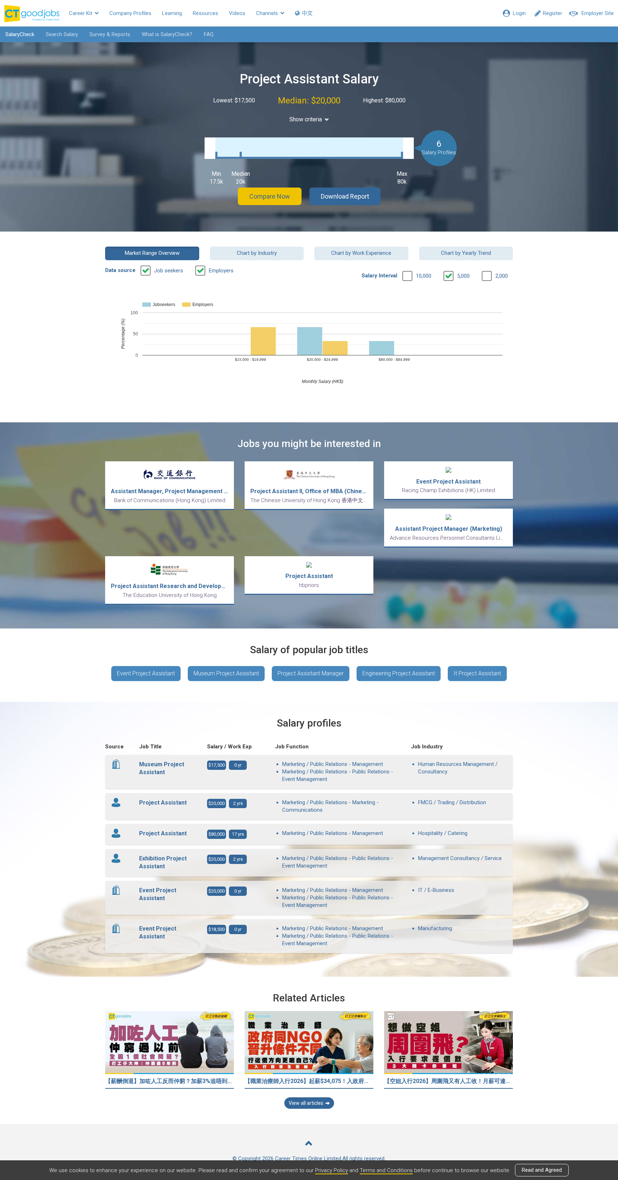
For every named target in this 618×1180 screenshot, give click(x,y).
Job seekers (168, 270)
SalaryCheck (19, 34)
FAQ (209, 34)
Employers (221, 270)
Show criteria (305, 119)
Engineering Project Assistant (398, 673)
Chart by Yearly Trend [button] (466, 253)
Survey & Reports (109, 34)
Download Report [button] (345, 196)
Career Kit (81, 13)
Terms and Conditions (386, 1170)
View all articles (306, 1103)
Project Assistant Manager (311, 673)
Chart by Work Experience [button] (361, 253)
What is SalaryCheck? (167, 34)
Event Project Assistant (146, 673)
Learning (172, 13)
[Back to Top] (309, 1144)
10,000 (423, 276)
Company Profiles (130, 13)
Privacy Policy (331, 1170)
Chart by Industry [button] (257, 253)
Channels (267, 13)
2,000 (501, 276)
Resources (205, 13)
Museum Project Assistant (226, 673)
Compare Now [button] (269, 196)
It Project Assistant (477, 673)
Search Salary (62, 34)
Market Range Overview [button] (152, 253)
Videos (237, 13)
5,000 (463, 276)
